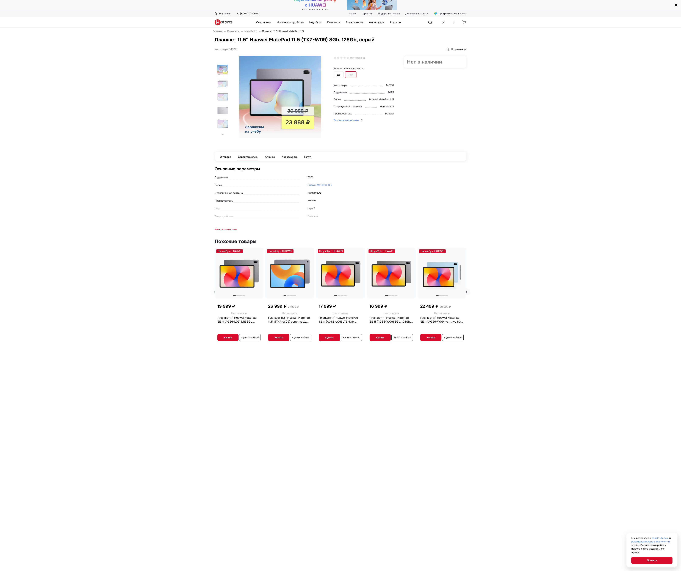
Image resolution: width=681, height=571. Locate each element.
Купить (228, 337)
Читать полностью (226, 229)
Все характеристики (346, 120)
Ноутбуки (315, 22)
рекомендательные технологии (650, 541)
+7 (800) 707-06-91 (248, 13)
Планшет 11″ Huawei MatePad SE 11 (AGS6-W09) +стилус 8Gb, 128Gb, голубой (441, 320)
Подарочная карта (389, 13)
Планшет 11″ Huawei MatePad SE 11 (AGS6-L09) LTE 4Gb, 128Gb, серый (338, 320)
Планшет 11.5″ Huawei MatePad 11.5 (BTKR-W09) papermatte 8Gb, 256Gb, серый (289, 320)
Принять (652, 560)
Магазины (225, 13)
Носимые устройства (290, 22)
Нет (350, 74)
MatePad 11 (250, 31)
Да (338, 74)
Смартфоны (263, 22)
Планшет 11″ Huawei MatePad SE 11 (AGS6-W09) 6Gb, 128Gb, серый (390, 320)
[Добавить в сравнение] (259, 251)
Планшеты (333, 22)
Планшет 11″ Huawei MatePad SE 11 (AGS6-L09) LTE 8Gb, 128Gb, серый (237, 320)
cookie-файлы (660, 538)
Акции (352, 13)
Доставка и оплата (416, 13)
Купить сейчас (250, 337)
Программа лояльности (452, 13)
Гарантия (367, 13)
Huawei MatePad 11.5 (320, 184)
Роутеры (395, 22)
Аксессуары (376, 22)
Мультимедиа (354, 22)
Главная (217, 31)
